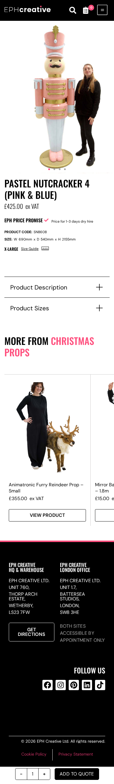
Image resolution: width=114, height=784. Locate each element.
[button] (49, 169)
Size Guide (30, 248)
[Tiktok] (100, 685)
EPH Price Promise (23, 220)
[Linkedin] (87, 685)
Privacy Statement (75, 754)
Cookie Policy (33, 754)
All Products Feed (59, 708)
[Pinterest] (74, 685)
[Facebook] (47, 685)
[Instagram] (61, 685)
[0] (85, 10)
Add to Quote (77, 774)
